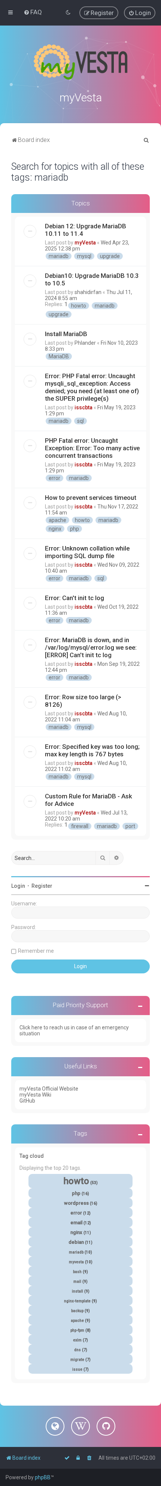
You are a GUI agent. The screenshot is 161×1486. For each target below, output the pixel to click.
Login (18, 886)
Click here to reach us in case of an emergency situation (74, 1030)
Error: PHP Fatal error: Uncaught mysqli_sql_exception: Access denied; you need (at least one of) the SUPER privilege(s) (92, 387)
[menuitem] (33, 12)
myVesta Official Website (48, 1089)
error (54, 478)
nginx (55, 529)
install (77, 1291)
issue (77, 1369)
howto (78, 306)
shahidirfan (88, 292)
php (74, 529)
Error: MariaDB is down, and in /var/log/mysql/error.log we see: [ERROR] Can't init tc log (91, 647)
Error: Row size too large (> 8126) (83, 700)
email (76, 1222)
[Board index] (80, 62)
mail (77, 1281)
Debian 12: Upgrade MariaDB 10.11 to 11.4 (85, 229)
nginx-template (77, 1301)
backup (77, 1311)
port (130, 826)
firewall (79, 826)
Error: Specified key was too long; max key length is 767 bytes (92, 750)
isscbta (83, 407)
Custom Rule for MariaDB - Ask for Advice (88, 799)
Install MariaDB (66, 334)
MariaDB (59, 356)
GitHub (27, 1101)
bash (77, 1272)
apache (57, 520)
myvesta (76, 1262)
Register (41, 886)
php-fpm (77, 1330)
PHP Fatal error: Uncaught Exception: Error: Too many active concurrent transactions (92, 448)
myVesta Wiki (35, 1095)
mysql (84, 256)
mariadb (59, 256)
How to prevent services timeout (90, 497)
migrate (77, 1360)
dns (77, 1350)
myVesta (85, 243)
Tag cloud (31, 1156)
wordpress (76, 1203)
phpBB (43, 1477)
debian (76, 1242)
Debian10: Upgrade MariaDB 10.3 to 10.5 (92, 279)
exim (77, 1340)
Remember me (36, 951)
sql (80, 421)
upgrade (110, 256)
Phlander (85, 343)
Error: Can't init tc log (74, 598)
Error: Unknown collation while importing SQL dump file (87, 552)
